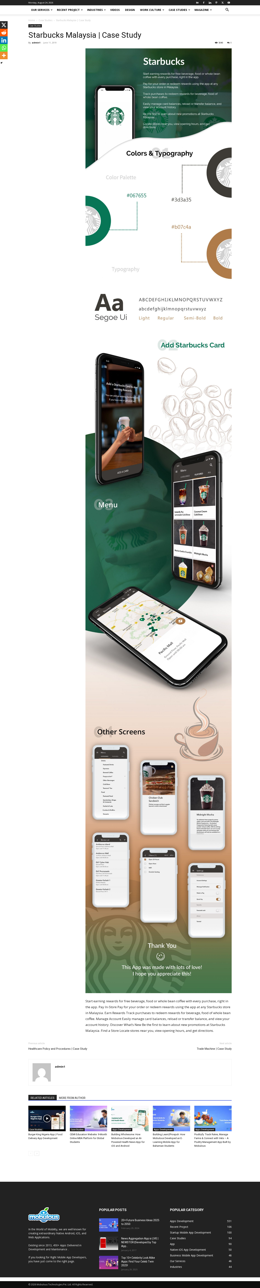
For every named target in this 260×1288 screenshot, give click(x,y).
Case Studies (178, 10)
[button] (227, 10)
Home (31, 20)
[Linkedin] (210, 2)
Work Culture (150, 10)
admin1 (36, 42)
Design (130, 10)
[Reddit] (4, 32)
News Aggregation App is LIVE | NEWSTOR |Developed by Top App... (139, 1242)
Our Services (40, 10)
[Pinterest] (216, 2)
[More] (4, 55)
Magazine (202, 10)
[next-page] (36, 1153)
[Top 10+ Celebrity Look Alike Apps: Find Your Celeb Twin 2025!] (108, 1262)
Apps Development (121, 1129)
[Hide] (1, 62)
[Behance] (197, 2)
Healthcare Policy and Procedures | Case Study (57, 1048)
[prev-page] (30, 1153)
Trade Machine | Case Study (214, 1048)
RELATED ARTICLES (42, 1097)
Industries (95, 10)
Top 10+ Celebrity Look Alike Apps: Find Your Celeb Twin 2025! (138, 1261)
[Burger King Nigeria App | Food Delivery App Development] (47, 1118)
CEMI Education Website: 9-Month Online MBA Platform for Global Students (88, 1138)
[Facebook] (204, 2)
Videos (115, 10)
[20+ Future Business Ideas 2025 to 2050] (108, 1225)
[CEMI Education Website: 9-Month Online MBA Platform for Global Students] (88, 1118)
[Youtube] (229, 2)
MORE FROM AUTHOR (72, 1097)
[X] (222, 2)
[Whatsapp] (4, 48)
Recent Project (68, 10)
